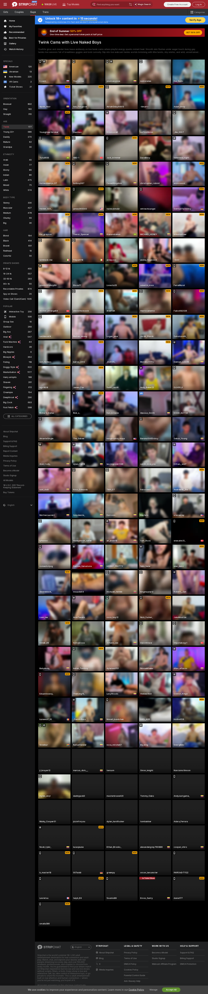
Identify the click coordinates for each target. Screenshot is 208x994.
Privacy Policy (10, 461)
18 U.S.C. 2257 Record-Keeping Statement (14, 486)
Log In (199, 4)
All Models (8, 480)
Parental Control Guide (134, 975)
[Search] (130, 4)
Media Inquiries (10, 456)
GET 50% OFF (193, 32)
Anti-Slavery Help (132, 981)
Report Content (10, 451)
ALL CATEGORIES (19, 416)
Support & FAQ (10, 441)
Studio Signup (10, 475)
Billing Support (10, 446)
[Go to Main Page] (24, 4)
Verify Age (195, 20)
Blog (5, 436)
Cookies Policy (131, 970)
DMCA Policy (130, 964)
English (78, 947)
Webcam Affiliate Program (164, 964)
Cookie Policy (136, 989)
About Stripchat (10, 431)
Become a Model (11, 471)
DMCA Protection (188, 964)
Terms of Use (9, 466)
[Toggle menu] (5, 4)
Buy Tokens (8, 492)
